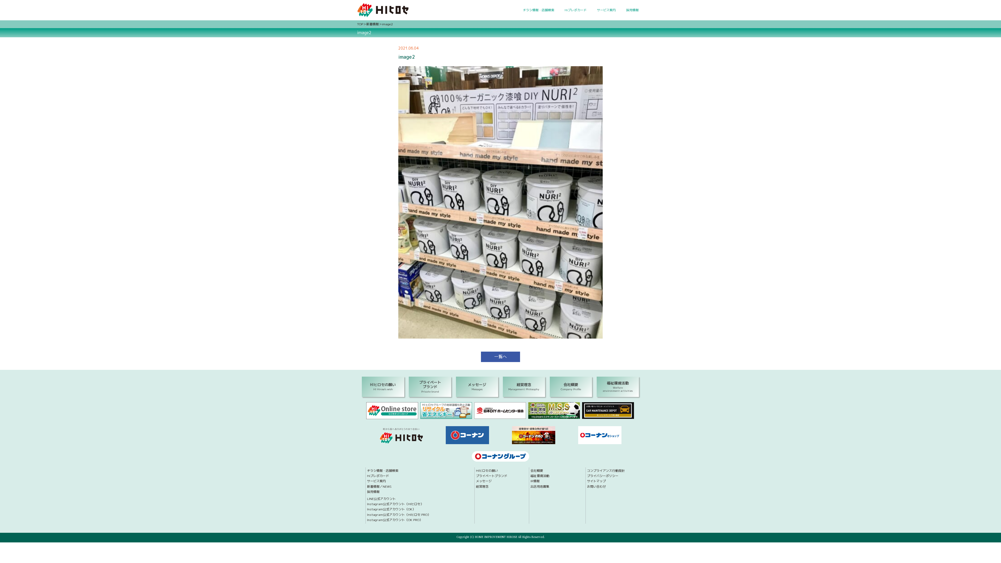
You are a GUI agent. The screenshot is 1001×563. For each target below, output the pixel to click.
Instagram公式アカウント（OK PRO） (395, 520)
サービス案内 (606, 10)
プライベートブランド (491, 476)
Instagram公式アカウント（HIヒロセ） (395, 504)
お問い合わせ (596, 486)
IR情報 (535, 481)
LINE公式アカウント (381, 499)
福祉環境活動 (539, 476)
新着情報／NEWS (379, 486)
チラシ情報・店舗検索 (538, 10)
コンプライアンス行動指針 (606, 471)
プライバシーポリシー (602, 476)
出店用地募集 (539, 486)
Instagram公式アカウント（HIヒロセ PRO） (399, 515)
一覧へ (500, 356)
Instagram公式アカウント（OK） (391, 509)
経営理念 (482, 486)
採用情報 (632, 10)
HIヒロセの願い (487, 471)
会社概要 (536, 471)
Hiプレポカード (576, 10)
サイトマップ (596, 481)
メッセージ (484, 481)
